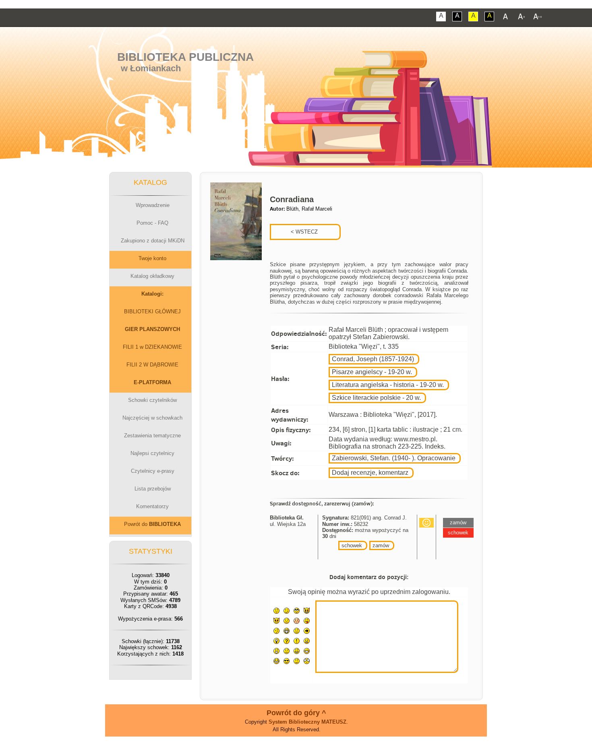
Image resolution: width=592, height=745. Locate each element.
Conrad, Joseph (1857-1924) (373, 359)
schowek (352, 545)
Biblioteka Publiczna (185, 57)
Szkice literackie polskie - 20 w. (376, 397)
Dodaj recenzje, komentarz (370, 472)
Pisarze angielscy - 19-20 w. (372, 371)
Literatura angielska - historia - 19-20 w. (388, 384)
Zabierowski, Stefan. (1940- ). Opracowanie (393, 458)
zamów (381, 545)
